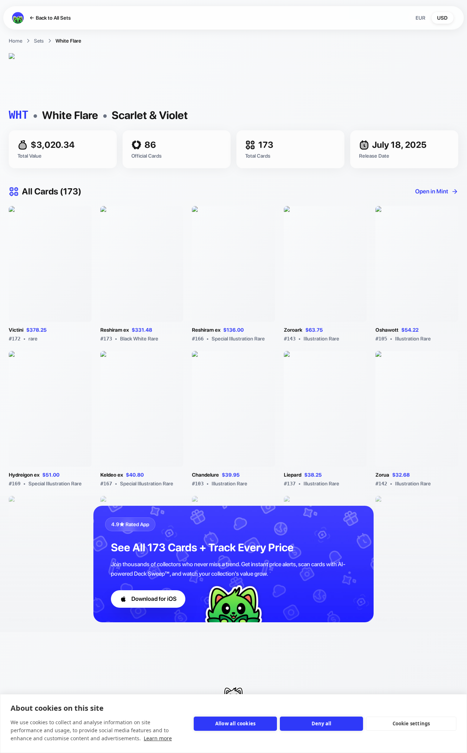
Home (15, 41)
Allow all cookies (235, 723)
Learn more (158, 738)
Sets (39, 41)
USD (442, 18)
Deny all (322, 723)
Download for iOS (154, 598)
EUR (420, 18)
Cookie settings (411, 723)
